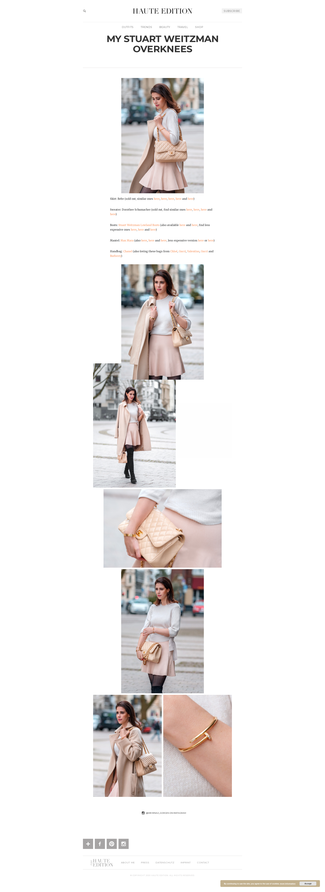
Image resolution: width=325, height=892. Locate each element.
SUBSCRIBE (232, 11)
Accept (308, 883)
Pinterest (112, 844)
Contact (203, 862)
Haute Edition (162, 11)
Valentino (193, 251)
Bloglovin (88, 844)
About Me (128, 862)
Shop (199, 27)
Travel (182, 27)
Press (145, 862)
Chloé (173, 251)
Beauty (164, 27)
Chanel (127, 251)
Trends (146, 27)
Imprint (186, 862)
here (157, 198)
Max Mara (127, 240)
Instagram (123, 844)
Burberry (115, 256)
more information (288, 883)
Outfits (128, 27)
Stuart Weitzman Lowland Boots (138, 225)
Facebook (100, 844)
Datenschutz (165, 862)
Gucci (182, 251)
